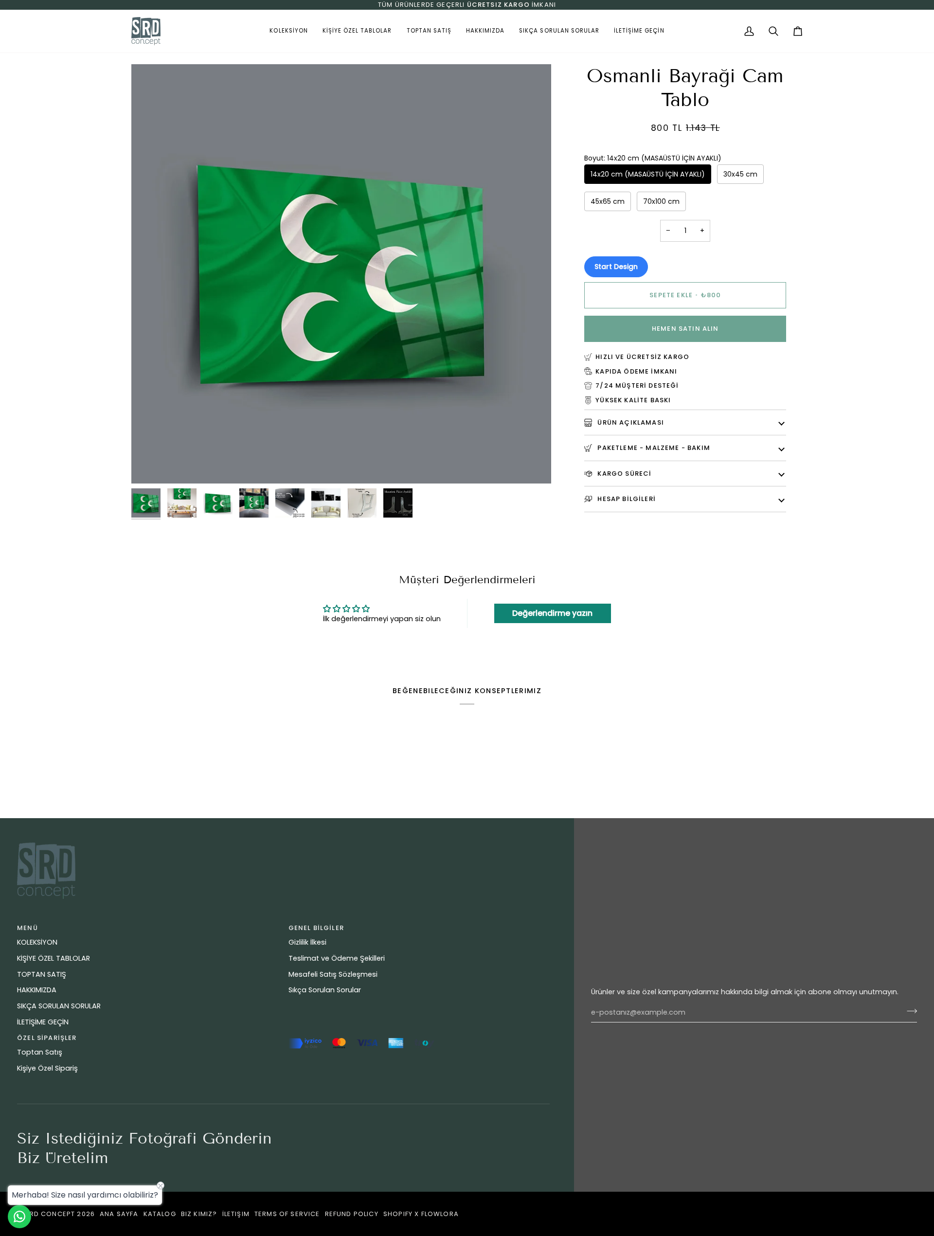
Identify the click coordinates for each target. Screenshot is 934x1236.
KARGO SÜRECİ (623, 473)
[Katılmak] (909, 1011)
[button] (288, 31)
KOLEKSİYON (37, 942)
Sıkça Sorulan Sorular (324, 990)
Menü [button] (27, 927)
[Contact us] (19, 1216)
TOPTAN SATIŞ (41, 974)
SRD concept (50, 1213)
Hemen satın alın (685, 328)
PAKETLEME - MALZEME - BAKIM (652, 447)
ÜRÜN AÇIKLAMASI (629, 422)
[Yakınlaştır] (149, 465)
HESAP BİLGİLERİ (625, 498)
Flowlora (440, 1213)
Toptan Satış (39, 1052)
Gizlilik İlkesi (307, 942)
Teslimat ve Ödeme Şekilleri (336, 958)
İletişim (236, 1213)
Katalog (160, 1213)
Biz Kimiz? (199, 1213)
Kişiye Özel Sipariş (47, 1068)
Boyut (652, 158)
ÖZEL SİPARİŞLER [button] (47, 1037)
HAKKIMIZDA (36, 990)
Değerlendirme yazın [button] (552, 613)
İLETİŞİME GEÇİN (43, 1022)
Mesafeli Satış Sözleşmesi (332, 974)
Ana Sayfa (119, 1213)
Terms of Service (287, 1213)
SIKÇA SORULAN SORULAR (59, 1006)
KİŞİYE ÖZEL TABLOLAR (53, 958)
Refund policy (351, 1213)
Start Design (616, 266)
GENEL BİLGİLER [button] (316, 927)
